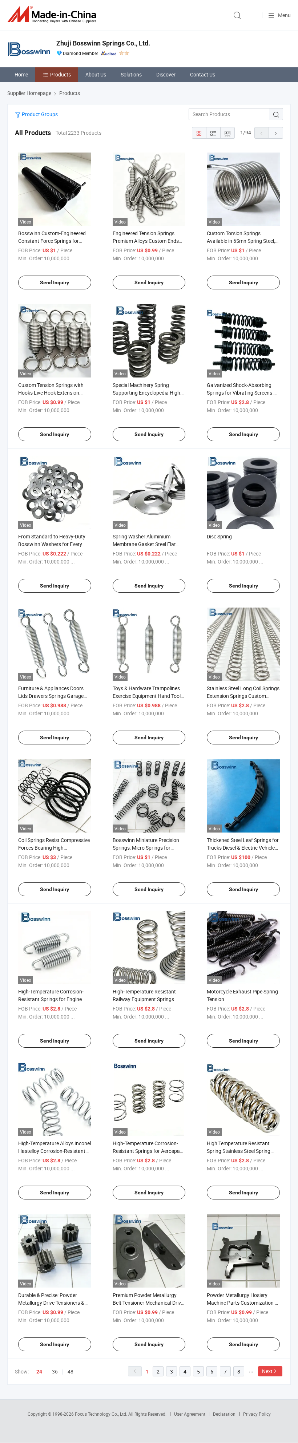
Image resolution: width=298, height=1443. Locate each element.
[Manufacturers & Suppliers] (53, 14)
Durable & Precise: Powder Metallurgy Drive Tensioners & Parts (51, 1303)
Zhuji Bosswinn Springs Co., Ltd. (103, 43)
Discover (166, 74)
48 (70, 1371)
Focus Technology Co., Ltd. (101, 1414)
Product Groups (39, 114)
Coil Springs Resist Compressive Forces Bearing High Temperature (54, 848)
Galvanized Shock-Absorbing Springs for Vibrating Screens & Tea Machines (242, 392)
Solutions (131, 74)
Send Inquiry (54, 282)
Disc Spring (219, 536)
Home (21, 74)
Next (267, 1371)
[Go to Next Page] (276, 132)
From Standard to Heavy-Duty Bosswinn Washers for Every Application (51, 544)
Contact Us (202, 74)
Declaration (224, 1414)
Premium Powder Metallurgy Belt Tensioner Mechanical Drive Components (148, 1303)
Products (60, 74)
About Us (95, 74)
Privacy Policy (257, 1414)
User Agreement (189, 1414)
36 (55, 1371)
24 (39, 1372)
